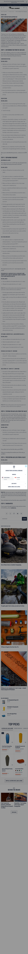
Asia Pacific (14, 483)
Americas (14, 474)
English (5, 479)
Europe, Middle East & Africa (14, 486)
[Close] (25, 466)
